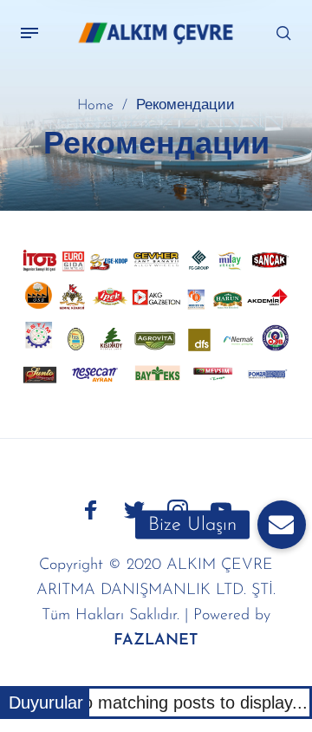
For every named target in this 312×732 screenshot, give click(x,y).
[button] (281, 524)
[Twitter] (134, 510)
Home (95, 106)
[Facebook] (91, 510)
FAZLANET (156, 641)
